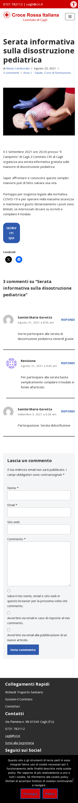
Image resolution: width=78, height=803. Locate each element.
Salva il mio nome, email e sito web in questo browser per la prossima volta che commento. (37, 601)
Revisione (28, 361)
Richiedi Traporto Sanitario (24, 692)
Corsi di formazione (57, 73)
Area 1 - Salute (33, 73)
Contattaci (12, 706)
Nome (13, 488)
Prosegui (30, 794)
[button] (73, 4)
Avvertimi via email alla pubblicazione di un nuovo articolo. (37, 637)
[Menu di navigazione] (70, 16)
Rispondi (68, 320)
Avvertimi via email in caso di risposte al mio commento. (38, 620)
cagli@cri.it (34, 4)
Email (12, 505)
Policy (50, 794)
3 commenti (11, 73)
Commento (16, 539)
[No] (73, 779)
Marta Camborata (18, 68)
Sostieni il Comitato (18, 699)
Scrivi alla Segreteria (19, 743)
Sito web (13, 522)
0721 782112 (13, 4)
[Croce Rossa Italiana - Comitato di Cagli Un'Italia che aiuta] (31, 16)
